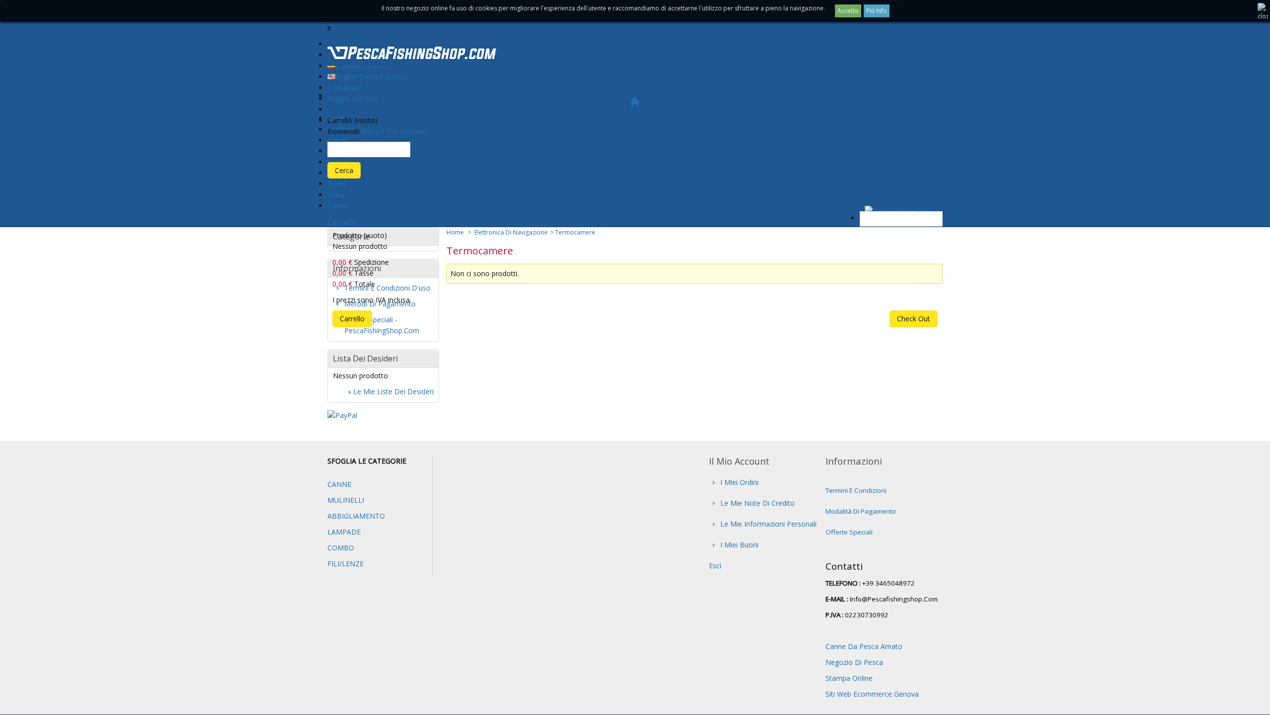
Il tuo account (404, 131)
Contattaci (344, 87)
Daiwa (337, 205)
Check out (913, 318)
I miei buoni (739, 544)
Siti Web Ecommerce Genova (872, 694)
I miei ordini (739, 482)
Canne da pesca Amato (864, 646)
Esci (715, 565)
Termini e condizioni (856, 490)
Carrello (342, 222)
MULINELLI (345, 500)
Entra (370, 131)
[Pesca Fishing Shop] (411, 54)
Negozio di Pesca (854, 662)
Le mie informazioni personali (768, 524)
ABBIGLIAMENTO (356, 516)
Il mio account (739, 461)
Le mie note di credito (757, 503)
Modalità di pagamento (861, 511)
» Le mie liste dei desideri (391, 391)
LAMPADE (344, 531)
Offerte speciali (849, 532)
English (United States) (371, 76)
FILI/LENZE (345, 563)
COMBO (340, 547)
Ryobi (336, 183)
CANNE (339, 484)
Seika (335, 194)
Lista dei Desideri (365, 358)
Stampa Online (849, 678)
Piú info (876, 10)
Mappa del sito (352, 98)
